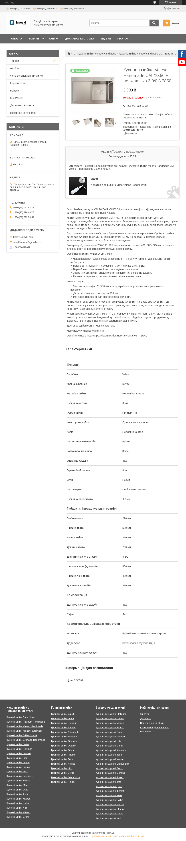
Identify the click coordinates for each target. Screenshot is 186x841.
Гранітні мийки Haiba (62, 782)
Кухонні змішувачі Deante (110, 718)
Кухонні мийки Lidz (17, 758)
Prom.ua (110, 833)
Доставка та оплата (79, 38)
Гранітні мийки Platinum (64, 723)
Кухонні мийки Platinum (19, 749)
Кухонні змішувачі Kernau (110, 759)
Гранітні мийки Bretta (62, 772)
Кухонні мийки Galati (18, 744)
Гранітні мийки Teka (62, 759)
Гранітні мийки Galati (62, 718)
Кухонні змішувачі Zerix (109, 795)
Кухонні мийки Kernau (18, 780)
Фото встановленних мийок (26, 75)
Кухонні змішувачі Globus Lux (112, 763)
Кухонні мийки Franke (18, 767)
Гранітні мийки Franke (63, 754)
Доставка (145, 718)
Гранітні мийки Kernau (63, 763)
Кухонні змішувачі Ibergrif (110, 791)
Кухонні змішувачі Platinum (111, 714)
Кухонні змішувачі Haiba (109, 800)
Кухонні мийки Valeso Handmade (97, 53)
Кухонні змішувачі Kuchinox (111, 750)
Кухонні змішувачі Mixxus (110, 804)
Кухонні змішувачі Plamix (110, 809)
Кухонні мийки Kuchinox (20, 776)
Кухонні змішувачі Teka (109, 754)
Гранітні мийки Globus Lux (65, 777)
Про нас (123, 38)
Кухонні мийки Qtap (17, 789)
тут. (144, 335)
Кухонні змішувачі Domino (110, 772)
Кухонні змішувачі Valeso (110, 723)
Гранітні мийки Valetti (62, 714)
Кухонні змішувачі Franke (110, 727)
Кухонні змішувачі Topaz (110, 777)
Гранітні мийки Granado (64, 741)
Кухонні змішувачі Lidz (108, 741)
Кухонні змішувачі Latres (109, 813)
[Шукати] (154, 23)
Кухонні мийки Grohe (18, 762)
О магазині (16, 98)
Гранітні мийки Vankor (63, 727)
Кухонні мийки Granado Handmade (26, 740)
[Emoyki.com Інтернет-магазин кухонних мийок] (18, 29)
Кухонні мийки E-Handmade (22, 735)
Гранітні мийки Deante (63, 745)
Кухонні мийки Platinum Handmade (26, 721)
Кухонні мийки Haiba (18, 803)
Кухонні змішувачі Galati (109, 745)
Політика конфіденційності (131, 836)
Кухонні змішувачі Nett (108, 818)
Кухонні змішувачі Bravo (109, 768)
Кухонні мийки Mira (17, 785)
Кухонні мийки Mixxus (19, 798)
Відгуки (105, 38)
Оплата (144, 714)
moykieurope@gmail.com (27, 242)
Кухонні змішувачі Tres (108, 782)
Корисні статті (18, 83)
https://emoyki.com (23, 237)
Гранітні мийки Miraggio (64, 736)
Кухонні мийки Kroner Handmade (25, 730)
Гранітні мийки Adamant (64, 732)
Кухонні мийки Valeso (18, 812)
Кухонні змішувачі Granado (111, 736)
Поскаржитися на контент (103, 836)
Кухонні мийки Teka (17, 771)
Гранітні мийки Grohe (62, 750)
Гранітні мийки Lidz (61, 768)
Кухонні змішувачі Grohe (109, 732)
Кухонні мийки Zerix (17, 794)
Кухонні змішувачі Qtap (109, 786)
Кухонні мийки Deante (19, 753)
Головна (16, 38)
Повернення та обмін (23, 112)
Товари (34, 38)
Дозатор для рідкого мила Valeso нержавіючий (119, 184)
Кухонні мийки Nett (17, 807)
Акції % (53, 38)
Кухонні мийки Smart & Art (21, 717)
